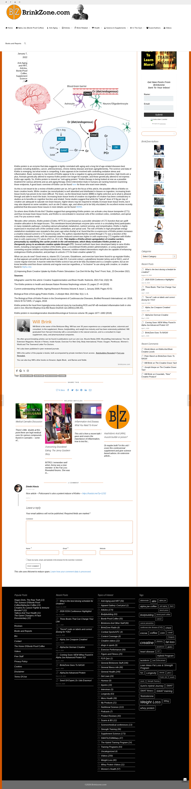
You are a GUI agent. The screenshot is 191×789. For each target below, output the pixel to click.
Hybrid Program (165, 655)
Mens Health (107, 698)
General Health (108, 672)
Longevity (105, 694)
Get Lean (105, 676)
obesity (161, 673)
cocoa (143, 633)
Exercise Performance (111, 650)
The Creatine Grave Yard (166, 363)
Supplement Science (110, 734)
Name (28, 548)
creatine (62, 376)
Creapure (171, 637)
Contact (17, 641)
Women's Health (108, 769)
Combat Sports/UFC (110, 632)
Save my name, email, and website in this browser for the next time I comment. (55, 560)
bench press (164, 610)
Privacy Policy (20, 661)
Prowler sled (163, 677)
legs (141, 673)
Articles (67, 28)
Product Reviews (109, 716)
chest (168, 627)
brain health (39, 376)
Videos (168, 28)
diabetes (160, 641)
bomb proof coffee (163, 615)
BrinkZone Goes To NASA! (156, 333)
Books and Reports (13, 43)
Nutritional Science (109, 707)
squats (142, 681)
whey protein (147, 708)
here (74, 184)
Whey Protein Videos (110, 765)
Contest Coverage (109, 636)
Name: (147, 94)
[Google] (20, 371)
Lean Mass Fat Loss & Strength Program (156, 666)
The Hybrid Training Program (114, 742)
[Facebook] (10, 2)
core (162, 633)
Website (103, 548)
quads (172, 677)
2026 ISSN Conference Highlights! (159, 280)
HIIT (158, 651)
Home (10, 28)
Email (65, 548)
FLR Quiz (105, 658)
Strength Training (109, 729)
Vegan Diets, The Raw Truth (27, 600)
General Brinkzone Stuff (112, 663)
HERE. (79, 207)
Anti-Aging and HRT (110, 601)
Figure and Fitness (109, 654)
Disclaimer (19, 672)
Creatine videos (108, 641)
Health (97, 28)
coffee (153, 633)
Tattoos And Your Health (25, 613)
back (172, 606)
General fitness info (110, 667)
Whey (166, 701)
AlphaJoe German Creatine (156, 315)
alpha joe (162, 600)
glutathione (160, 647)
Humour (104, 680)
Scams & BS (107, 720)
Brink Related (82, 28)
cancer (159, 619)
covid (170, 633)
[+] (29, 411)
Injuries (104, 685)
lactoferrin (144, 660)
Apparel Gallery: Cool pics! (113, 605)
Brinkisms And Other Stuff (112, 623)
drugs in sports (107, 645)
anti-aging (163, 606)
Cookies (18, 666)
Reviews (18, 626)
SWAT (169, 685)
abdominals (144, 600)
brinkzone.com (124, 364)
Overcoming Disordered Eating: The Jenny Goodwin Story (57, 450)
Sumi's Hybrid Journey (151, 685)
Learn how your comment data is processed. (71, 572)
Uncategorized (107, 751)
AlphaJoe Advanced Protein (72, 673)
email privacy (163, 123)
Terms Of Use (20, 677)
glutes (170, 647)
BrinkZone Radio (109, 627)
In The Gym (137, 28)
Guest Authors (154, 28)
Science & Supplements (116, 28)
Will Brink (148, 363)
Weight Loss (106, 760)
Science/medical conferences (114, 725)
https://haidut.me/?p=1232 (94, 493)
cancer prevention (147, 623)
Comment (29, 519)
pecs (169, 673)
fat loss (170, 642)
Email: (147, 104)
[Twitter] (6, 2)
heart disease (147, 651)
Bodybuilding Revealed (105, 353)
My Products (106, 703)
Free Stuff (18, 656)
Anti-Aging (53, 28)
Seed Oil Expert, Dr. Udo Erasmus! (76, 680)
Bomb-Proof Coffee (110, 619)
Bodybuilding (107, 614)
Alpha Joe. (27, 267)
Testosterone (147, 696)
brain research (51, 376)
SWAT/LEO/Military (110, 738)
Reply (28, 498)
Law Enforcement (158, 660)
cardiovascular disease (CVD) (151, 627)
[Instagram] (19, 2)
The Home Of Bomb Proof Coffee (29, 646)
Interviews (105, 689)
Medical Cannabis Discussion (29, 421)
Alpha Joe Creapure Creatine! (157, 307)
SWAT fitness (146, 691)
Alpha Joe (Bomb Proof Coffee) (31, 28)
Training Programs (109, 747)
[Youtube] (15, 2)
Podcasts (105, 711)
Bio (15, 636)
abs (154, 601)
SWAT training (164, 691)
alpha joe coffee (26, 376)
